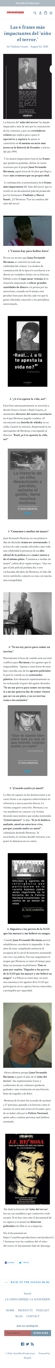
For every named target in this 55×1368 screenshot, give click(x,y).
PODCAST (42, 1310)
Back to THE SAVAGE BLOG (30, 1282)
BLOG (19, 1316)
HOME (10, 1310)
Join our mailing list (27, 1325)
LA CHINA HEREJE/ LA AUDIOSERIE (27, 1299)
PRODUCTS (25, 1310)
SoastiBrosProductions (24, 1353)
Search (27, 1293)
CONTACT (33, 1316)
